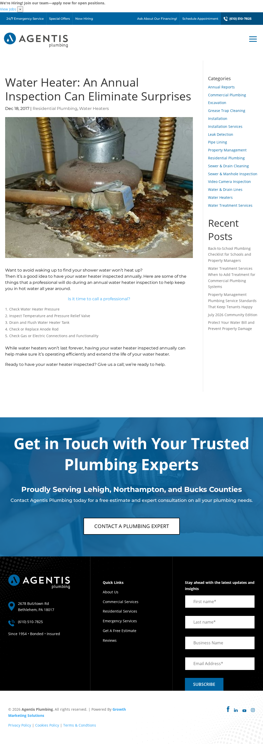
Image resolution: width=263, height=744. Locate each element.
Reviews (110, 640)
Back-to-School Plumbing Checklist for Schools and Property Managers (229, 254)
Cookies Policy (47, 725)
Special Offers (59, 18)
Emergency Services (120, 620)
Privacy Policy (19, 725)
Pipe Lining (217, 142)
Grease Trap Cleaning (226, 110)
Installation (217, 118)
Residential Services (120, 611)
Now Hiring (84, 18)
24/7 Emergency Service (25, 18)
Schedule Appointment (200, 18)
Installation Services (225, 126)
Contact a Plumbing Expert (131, 526)
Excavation (217, 102)
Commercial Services (120, 601)
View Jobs (8, 9)
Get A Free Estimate (119, 630)
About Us (110, 592)
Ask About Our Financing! (157, 18)
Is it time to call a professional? (99, 298)
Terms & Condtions (79, 725)
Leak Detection (220, 134)
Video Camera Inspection (229, 181)
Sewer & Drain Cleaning (228, 165)
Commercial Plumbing (227, 94)
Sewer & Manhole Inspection (232, 173)
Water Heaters (94, 108)
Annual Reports (221, 87)
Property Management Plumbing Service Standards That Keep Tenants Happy (232, 300)
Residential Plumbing (55, 108)
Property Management (227, 150)
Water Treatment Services (230, 205)
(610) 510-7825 (240, 18)
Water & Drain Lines (225, 189)
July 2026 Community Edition (232, 314)
